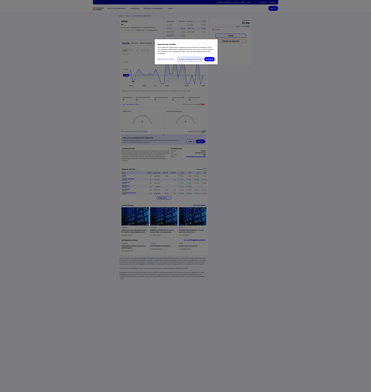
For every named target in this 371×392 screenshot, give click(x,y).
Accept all (209, 59)
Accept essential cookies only (190, 59)
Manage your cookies (166, 59)
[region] (186, 51)
